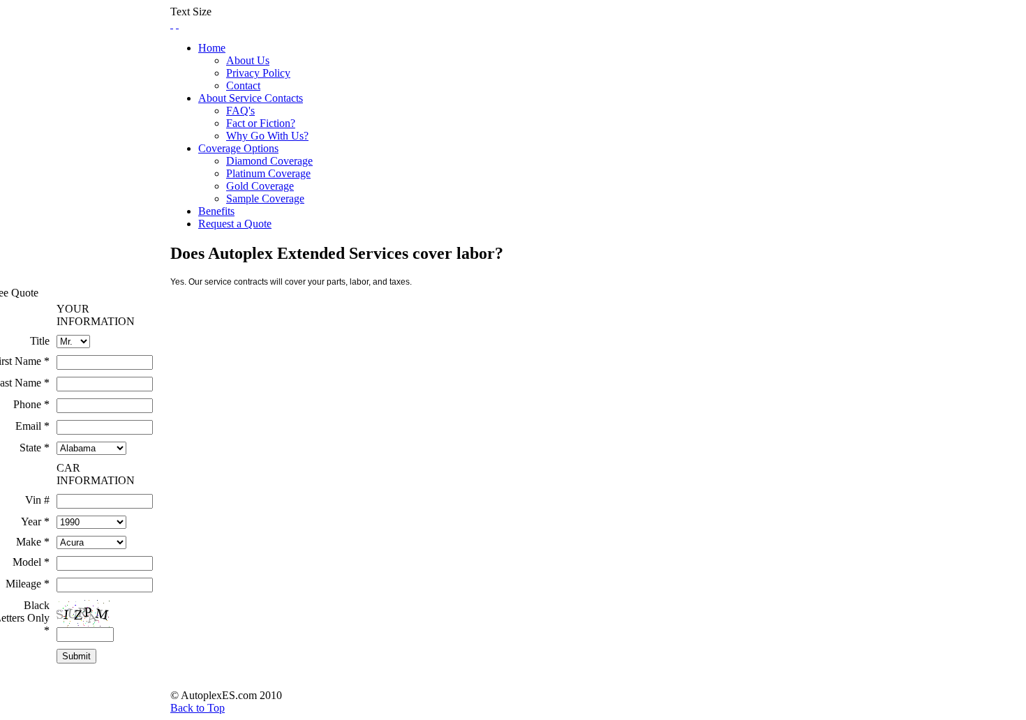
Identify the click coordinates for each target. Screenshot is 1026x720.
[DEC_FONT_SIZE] (177, 24)
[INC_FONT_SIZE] (171, 24)
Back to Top (197, 708)
